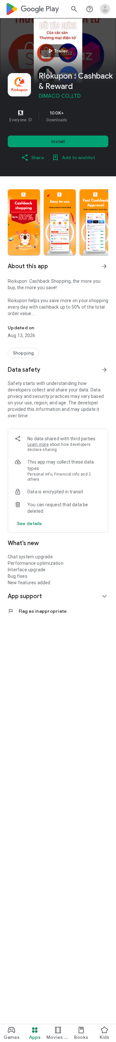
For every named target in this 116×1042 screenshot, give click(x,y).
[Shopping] (23, 353)
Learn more (38, 444)
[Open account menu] (105, 9)
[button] (30, 120)
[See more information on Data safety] (104, 370)
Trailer (57, 51)
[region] (58, 116)
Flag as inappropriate (37, 611)
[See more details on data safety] (30, 523)
